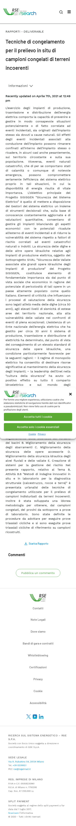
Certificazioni (38, 667)
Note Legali (38, 619)
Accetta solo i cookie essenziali (38, 427)
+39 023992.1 (19, 765)
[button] (70, 394)
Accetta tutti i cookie (38, 416)
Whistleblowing (38, 655)
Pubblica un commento (38, 573)
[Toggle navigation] (69, 12)
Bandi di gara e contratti (38, 643)
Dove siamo (38, 631)
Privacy (42, 434)
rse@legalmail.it (22, 769)
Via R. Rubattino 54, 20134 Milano (26, 761)
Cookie (32, 434)
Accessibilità (38, 703)
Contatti (38, 608)
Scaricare (13, 813)
